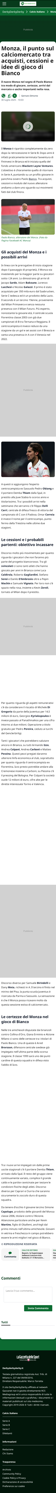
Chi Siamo (7, 1453)
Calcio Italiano (37, 11)
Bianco (33, 179)
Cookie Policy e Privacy (14, 1477)
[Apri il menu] (4, 4)
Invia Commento (38, 1308)
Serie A (6, 1420)
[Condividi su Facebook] (9, 96)
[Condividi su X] (14, 96)
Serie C (6, 1429)
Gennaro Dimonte (29, 95)
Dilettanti (7, 1433)
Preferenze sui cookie (13, 1486)
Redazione (7, 1449)
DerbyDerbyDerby (13, 11)
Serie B (6, 1424)
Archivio (6, 1469)
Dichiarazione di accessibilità (17, 1481)
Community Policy (11, 1473)
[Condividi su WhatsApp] (3, 96)
